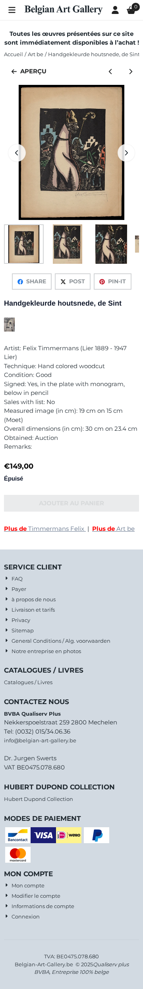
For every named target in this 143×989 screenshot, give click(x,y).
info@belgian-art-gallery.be (40, 740)
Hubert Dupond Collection (38, 799)
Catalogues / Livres (28, 682)
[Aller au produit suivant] (130, 71)
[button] (12, 10)
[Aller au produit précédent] (110, 71)
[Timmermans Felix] (9, 329)
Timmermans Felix (45, 528)
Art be (113, 528)
